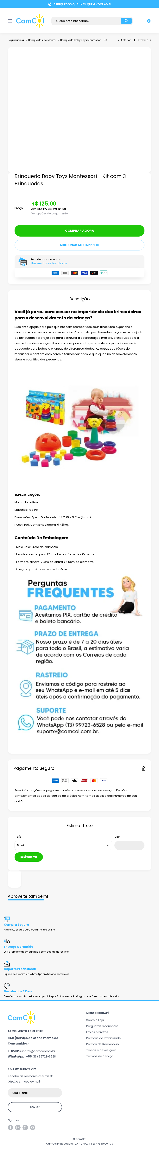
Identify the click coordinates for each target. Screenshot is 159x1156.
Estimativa (28, 857)
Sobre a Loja (95, 1020)
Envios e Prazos (97, 1032)
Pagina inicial (16, 40)
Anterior (126, 40)
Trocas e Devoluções (101, 1050)
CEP (117, 837)
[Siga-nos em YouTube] (32, 1127)
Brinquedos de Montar (42, 40)
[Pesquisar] (126, 21)
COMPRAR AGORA (79, 230)
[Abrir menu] (10, 20)
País (18, 837)
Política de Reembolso (102, 1044)
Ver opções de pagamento (49, 213)
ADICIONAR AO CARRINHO (79, 245)
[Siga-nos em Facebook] (10, 1127)
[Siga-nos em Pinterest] (25, 1127)
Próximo (143, 40)
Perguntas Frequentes (102, 1026)
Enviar (35, 1107)
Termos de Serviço (99, 1056)
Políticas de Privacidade (103, 1038)
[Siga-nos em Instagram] (18, 1127)
